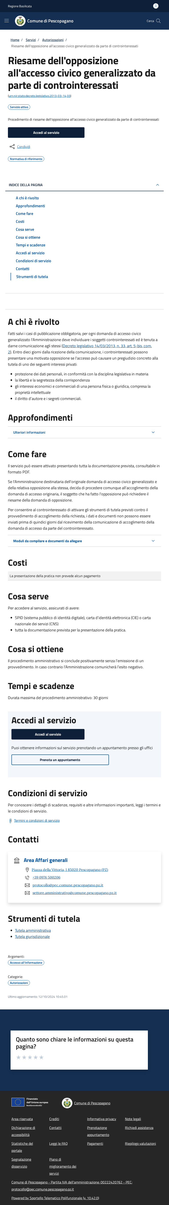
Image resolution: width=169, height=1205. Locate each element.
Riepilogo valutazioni (140, 1143)
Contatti (55, 1127)
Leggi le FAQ (58, 1143)
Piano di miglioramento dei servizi (62, 1166)
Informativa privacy (101, 1118)
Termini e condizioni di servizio (37, 820)
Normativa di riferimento (26, 158)
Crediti (54, 1118)
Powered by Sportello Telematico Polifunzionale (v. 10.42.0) (55, 1198)
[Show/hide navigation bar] (7, 21)
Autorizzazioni (53, 39)
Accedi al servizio (46, 132)
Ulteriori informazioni (29, 432)
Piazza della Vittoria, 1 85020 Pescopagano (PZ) (70, 869)
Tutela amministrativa (33, 930)
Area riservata (22, 1118)
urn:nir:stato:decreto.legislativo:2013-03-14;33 (39, 95)
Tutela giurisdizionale (32, 937)
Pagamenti (95, 1143)
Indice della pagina (26, 184)
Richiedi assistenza (139, 1127)
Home (15, 39)
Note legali (133, 1118)
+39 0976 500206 (46, 877)
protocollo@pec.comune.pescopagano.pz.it (68, 885)
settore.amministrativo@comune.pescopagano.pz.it (75, 893)
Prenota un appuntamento (60, 759)
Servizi (31, 39)
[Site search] (158, 21)
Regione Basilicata (20, 6)
